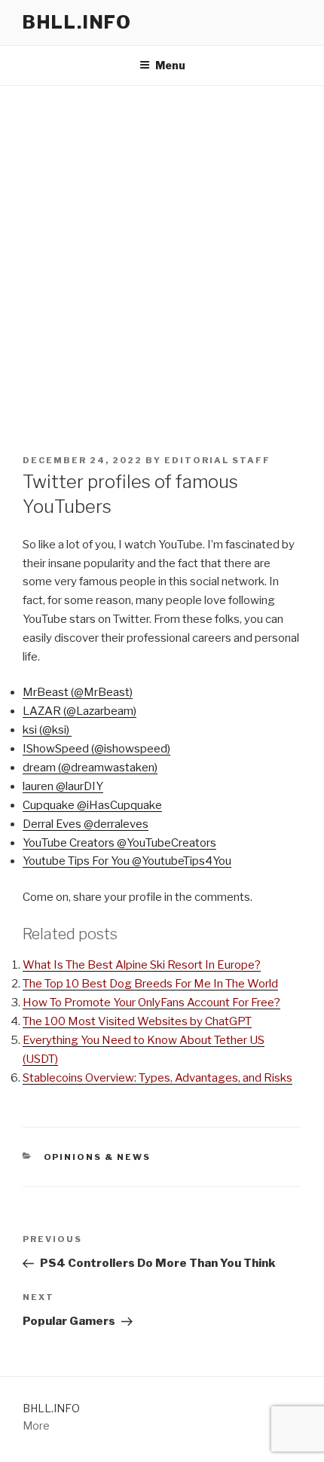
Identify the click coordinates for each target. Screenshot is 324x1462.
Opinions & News (97, 1157)
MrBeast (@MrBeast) (78, 692)
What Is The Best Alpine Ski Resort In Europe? (142, 965)
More (36, 1425)
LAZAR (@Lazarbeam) (79, 711)
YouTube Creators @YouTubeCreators (119, 843)
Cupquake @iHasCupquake (92, 805)
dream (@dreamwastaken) (90, 767)
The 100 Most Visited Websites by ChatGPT (137, 1021)
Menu (170, 65)
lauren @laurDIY (63, 786)
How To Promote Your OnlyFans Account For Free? (151, 1002)
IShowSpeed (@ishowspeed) (96, 748)
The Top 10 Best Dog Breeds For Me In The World (150, 983)
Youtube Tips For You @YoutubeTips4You (127, 861)
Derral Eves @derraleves (85, 824)
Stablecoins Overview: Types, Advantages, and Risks (157, 1078)
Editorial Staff (217, 460)
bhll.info (77, 22)
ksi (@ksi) (47, 730)
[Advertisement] (162, 255)
